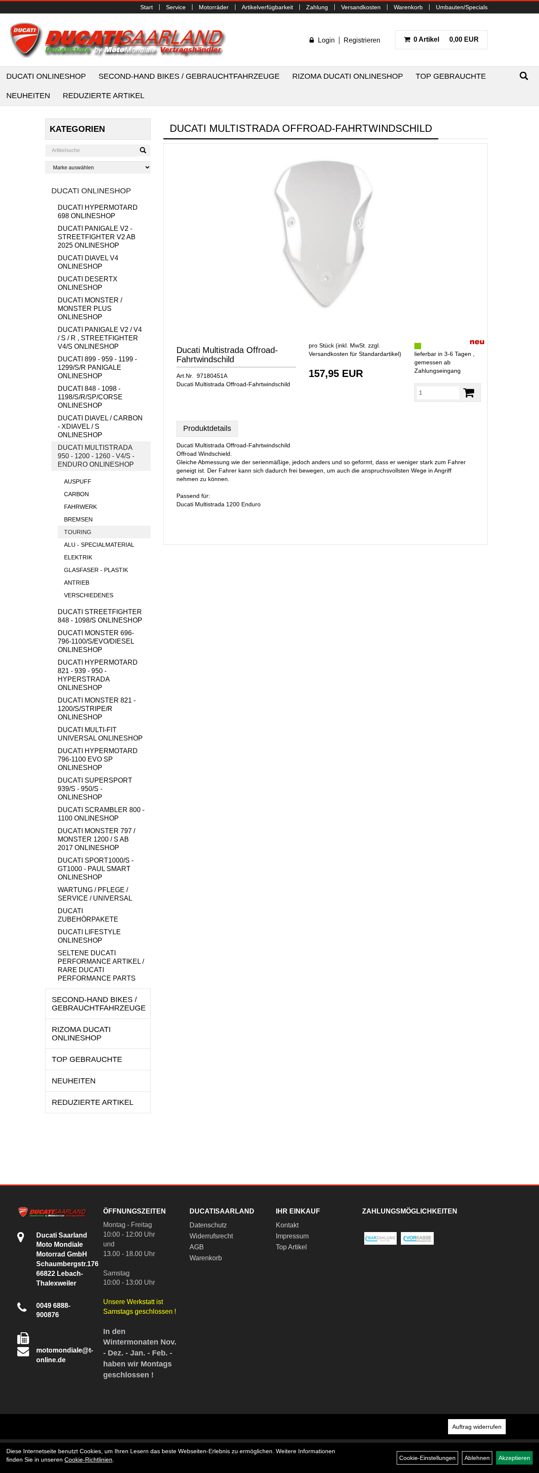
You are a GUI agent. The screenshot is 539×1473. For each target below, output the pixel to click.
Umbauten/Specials (462, 7)
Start (146, 7)
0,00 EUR (446, 39)
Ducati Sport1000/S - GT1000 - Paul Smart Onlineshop (95, 869)
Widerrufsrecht (211, 1236)
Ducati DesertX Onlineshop (87, 283)
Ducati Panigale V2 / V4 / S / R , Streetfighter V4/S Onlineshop (100, 338)
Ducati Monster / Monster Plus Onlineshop (90, 309)
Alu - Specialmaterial (99, 544)
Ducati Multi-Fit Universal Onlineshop (100, 734)
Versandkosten (361, 7)
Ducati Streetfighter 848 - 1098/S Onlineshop (100, 616)
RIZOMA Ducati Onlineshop (347, 76)
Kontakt (287, 1225)
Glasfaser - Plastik (96, 570)
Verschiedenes (88, 595)
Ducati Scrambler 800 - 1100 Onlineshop (101, 814)
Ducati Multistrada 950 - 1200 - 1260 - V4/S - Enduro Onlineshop (96, 456)
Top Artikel (291, 1247)
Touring (77, 532)
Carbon (76, 494)
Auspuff (77, 481)
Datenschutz (208, 1225)
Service (176, 7)
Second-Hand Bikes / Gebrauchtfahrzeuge (189, 76)
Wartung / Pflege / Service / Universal (95, 894)
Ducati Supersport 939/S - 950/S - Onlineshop (95, 789)
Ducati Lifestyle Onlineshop (89, 936)
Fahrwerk (80, 506)
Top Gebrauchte (451, 76)
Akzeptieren (514, 1457)
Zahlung (317, 7)
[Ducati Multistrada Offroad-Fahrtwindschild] (325, 234)
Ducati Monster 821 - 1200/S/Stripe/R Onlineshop (97, 709)
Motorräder (214, 7)
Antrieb (76, 582)
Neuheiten (28, 95)
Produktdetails (207, 428)
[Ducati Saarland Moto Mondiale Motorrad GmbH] (122, 40)
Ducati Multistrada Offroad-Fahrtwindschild (227, 354)
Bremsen (78, 519)
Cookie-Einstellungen (427, 1457)
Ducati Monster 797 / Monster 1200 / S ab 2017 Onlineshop (96, 839)
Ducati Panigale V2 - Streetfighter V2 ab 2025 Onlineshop (97, 237)
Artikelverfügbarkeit (267, 7)
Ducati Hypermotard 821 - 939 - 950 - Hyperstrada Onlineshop (98, 675)
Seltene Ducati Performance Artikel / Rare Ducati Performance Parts (101, 965)
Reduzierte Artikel (103, 95)
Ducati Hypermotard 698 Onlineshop (98, 211)
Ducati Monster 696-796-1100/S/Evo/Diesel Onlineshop (96, 641)
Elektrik (78, 557)
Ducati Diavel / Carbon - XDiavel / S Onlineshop (100, 426)
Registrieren (362, 40)
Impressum (292, 1236)
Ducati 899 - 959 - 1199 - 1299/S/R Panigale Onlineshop (97, 368)
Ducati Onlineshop (46, 76)
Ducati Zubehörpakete (88, 915)
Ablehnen (477, 1457)
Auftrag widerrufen (477, 1426)
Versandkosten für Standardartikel (354, 353)
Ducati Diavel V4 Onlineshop (88, 262)
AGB (196, 1247)
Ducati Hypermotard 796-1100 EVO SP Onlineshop (98, 759)
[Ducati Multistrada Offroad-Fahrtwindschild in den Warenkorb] (468, 393)
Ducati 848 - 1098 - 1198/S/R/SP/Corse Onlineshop (90, 397)
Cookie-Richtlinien (88, 1459)
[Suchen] (524, 76)
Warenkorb (408, 7)
